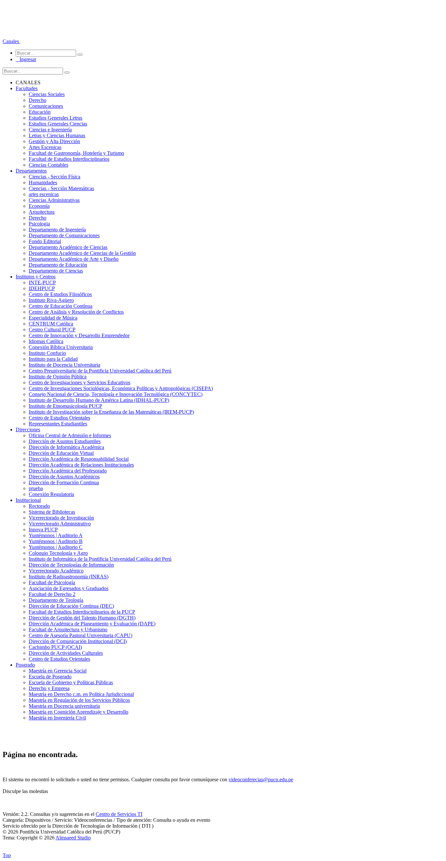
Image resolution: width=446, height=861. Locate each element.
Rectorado (39, 506)
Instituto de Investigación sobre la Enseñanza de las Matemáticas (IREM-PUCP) (111, 412)
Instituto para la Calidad (53, 359)
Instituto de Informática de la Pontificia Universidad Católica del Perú (100, 559)
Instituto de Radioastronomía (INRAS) (68, 576)
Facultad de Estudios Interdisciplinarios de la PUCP (82, 612)
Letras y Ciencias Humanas (57, 135)
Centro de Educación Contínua (60, 306)
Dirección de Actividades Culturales (66, 653)
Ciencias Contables (48, 165)
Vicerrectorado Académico (56, 570)
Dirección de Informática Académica (66, 447)
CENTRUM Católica (51, 323)
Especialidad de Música (53, 318)
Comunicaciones (46, 106)
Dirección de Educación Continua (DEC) (71, 606)
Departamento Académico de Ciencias (68, 247)
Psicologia (39, 223)
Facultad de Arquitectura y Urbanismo (68, 629)
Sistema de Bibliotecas (52, 512)
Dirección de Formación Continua (64, 482)
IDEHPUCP (42, 288)
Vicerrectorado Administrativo (60, 523)
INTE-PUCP (42, 282)
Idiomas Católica (46, 341)
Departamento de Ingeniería (57, 229)
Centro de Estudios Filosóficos (60, 294)
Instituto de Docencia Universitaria (64, 365)
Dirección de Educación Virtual (61, 453)
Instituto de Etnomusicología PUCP (65, 406)
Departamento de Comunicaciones (64, 235)
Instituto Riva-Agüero (51, 300)
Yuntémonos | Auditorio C (56, 547)
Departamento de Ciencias (56, 270)
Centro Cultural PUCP (52, 329)
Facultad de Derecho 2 (52, 594)
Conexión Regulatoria (51, 494)
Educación (40, 112)
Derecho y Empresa (49, 688)
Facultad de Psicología (52, 582)
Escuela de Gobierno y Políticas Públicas (71, 682)
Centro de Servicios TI (119, 814)
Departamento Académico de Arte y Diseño (74, 259)
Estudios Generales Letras (55, 118)
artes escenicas (44, 194)
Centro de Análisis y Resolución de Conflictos (76, 312)
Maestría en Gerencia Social (58, 670)
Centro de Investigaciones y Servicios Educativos (79, 382)
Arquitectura (42, 212)
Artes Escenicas (45, 147)
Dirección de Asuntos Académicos (64, 476)
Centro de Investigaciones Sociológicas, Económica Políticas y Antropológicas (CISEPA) (121, 388)
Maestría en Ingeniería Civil (57, 717)
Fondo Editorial (45, 241)
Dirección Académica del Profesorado (68, 470)
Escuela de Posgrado (50, 676)
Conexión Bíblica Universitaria (61, 347)
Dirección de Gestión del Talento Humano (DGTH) (82, 618)
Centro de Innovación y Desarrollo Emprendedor (79, 335)
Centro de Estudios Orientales (59, 418)
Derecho (37, 100)
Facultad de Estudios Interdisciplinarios (69, 159)
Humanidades (43, 182)
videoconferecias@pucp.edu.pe (261, 779)
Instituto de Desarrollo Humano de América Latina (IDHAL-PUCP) (99, 400)
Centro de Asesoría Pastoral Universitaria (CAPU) (80, 635)
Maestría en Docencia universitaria (64, 706)
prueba (36, 488)
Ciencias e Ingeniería (50, 129)
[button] (11, 41)
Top (7, 855)
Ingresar (26, 59)
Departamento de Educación (58, 265)
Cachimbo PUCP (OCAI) (55, 647)
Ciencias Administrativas (54, 200)
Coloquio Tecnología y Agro (58, 553)
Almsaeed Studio (73, 837)
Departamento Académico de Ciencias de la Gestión (82, 253)
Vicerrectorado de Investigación (61, 518)
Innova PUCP (43, 529)
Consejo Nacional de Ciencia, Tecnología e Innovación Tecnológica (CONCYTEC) (115, 394)
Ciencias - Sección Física (54, 176)
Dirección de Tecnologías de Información (71, 565)
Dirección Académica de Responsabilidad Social (79, 459)
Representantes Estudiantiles (58, 423)
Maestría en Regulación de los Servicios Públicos (79, 700)
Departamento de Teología (56, 600)
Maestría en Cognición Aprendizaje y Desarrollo (78, 712)
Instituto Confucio (47, 353)
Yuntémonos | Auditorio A (56, 535)
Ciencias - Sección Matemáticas (61, 188)
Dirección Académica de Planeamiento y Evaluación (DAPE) (92, 623)
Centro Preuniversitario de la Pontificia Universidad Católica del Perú (100, 370)
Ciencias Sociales (47, 94)
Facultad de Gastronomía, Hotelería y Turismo (76, 153)
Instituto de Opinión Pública (58, 376)
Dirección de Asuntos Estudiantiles (65, 441)
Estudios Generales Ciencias (58, 123)
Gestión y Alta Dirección (54, 141)
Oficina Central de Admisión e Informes (70, 435)
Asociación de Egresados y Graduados (68, 588)
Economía (39, 206)
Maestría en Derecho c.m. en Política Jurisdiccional (81, 694)
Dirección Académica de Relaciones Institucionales (81, 465)
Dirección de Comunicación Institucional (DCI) (78, 641)
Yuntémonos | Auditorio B (56, 541)
